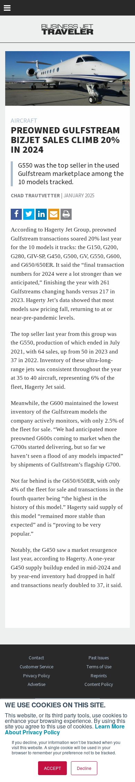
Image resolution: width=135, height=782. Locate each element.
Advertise (36, 684)
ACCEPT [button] (52, 768)
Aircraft (24, 120)
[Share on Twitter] (28, 214)
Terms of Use (98, 666)
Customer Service (36, 666)
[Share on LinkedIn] (41, 214)
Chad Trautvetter (35, 195)
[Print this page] (66, 214)
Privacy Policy (36, 675)
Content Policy (98, 684)
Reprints (99, 675)
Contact (36, 657)
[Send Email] (53, 214)
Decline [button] (84, 768)
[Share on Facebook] (16, 214)
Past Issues (99, 657)
